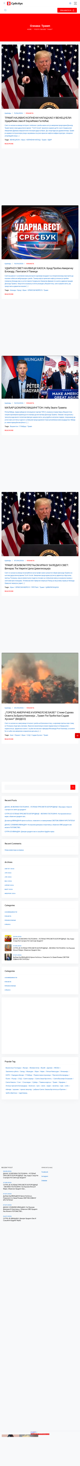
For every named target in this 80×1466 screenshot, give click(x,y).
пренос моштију (26, 1089)
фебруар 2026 (10, 893)
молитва (56, 1086)
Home (29, 29)
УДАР (50, 140)
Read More (9, 144)
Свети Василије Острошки (62, 1079)
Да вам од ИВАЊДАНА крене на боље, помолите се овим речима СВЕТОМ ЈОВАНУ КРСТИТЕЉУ (40, 820)
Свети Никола (11, 1082)
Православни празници (42, 1075)
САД (28, 735)
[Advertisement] (40, 178)
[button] (77, 735)
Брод (19, 290)
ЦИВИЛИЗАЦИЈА (52, 587)
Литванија (64, 1071)
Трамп (44, 140)
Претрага (74, 787)
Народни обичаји (18, 1075)
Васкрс (25, 1068)
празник (16, 1089)
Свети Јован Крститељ (43, 1079)
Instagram (45, 1176)
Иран (23, 140)
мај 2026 (8, 881)
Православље (10, 920)
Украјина (62, 1082)
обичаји (8, 1089)
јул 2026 (8, 873)
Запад (22, 1071)
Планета (30, 113)
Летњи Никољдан (52, 1071)
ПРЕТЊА (34, 587)
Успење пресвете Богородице (16, 1086)
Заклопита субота (12, 1071)
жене (43, 1086)
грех (38, 1086)
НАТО (8, 1075)
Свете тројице (28, 1079)
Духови (49, 1068)
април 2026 (9, 885)
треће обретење (11, 1093)
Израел (17, 735)
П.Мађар (23, 426)
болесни (32, 1086)
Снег (19, 1082)
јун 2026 (8, 877)
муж (61, 1086)
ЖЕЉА (56, 1068)
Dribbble (44, 1180)
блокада (13, 290)
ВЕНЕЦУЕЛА (15, 140)
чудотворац (23, 1093)
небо (67, 1086)
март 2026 (9, 889)
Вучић (43, 1068)
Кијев (42, 1071)
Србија (8, 924)
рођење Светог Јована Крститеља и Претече (50, 1089)
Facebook (45, 1172)
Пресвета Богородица (60, 1075)
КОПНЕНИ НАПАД (33, 140)
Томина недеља (45, 1082)
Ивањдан (29, 1071)
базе (11, 735)
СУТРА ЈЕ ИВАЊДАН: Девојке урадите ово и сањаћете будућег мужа (29, 831)
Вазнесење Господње (13, 1068)
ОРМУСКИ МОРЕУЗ (35, 290)
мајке (49, 1086)
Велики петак (34, 1068)
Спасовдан (27, 1082)
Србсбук (8, 113)
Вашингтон (14, 426)
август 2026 (9, 868)
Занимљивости (11, 912)
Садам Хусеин (37, 735)
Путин (8, 1079)
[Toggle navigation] (75, 3)
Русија (14, 1079)
